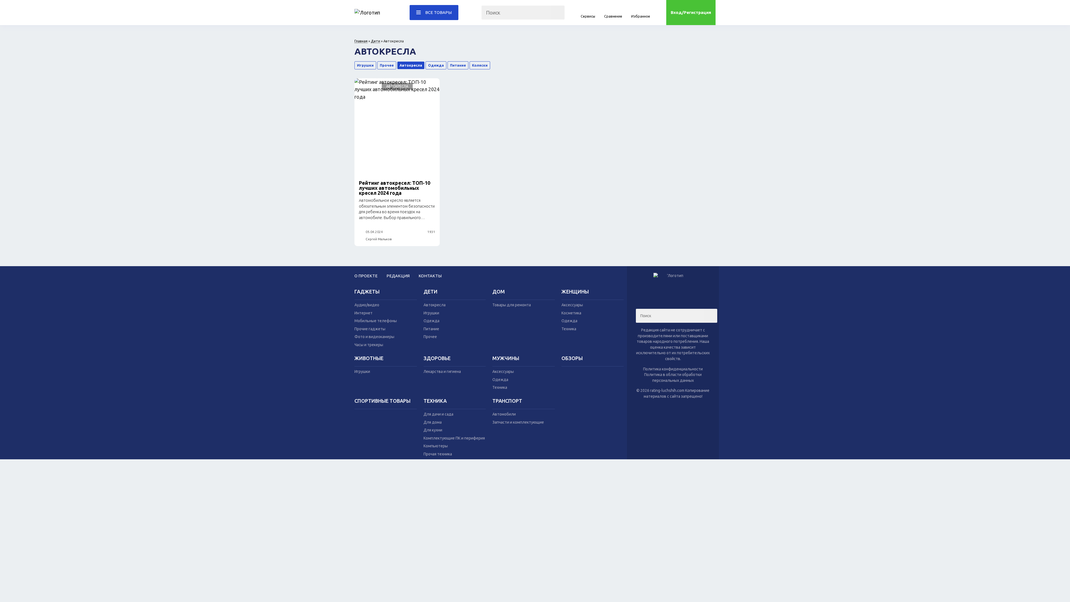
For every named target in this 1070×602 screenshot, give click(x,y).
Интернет (363, 313)
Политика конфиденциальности (673, 369)
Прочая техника (438, 454)
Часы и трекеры (368, 345)
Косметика (571, 313)
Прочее (387, 65)
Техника (568, 329)
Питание (458, 65)
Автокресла (411, 65)
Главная (361, 41)
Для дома (433, 422)
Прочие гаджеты (369, 329)
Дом (498, 291)
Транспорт (507, 401)
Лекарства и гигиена (442, 371)
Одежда (436, 65)
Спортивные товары (382, 401)
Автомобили (504, 414)
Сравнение (613, 16)
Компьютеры (436, 446)
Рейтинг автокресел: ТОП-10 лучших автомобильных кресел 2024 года (394, 187)
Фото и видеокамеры (374, 336)
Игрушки (365, 65)
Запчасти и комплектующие (518, 422)
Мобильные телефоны (375, 321)
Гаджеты (367, 291)
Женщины (575, 291)
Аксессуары (572, 305)
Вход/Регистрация (691, 12)
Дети (375, 41)
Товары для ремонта (511, 305)
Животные (368, 358)
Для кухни (433, 430)
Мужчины (505, 358)
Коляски (480, 65)
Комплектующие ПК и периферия (454, 438)
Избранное (640, 16)
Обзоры (572, 358)
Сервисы (588, 16)
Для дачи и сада (438, 414)
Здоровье (437, 358)
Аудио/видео (366, 305)
